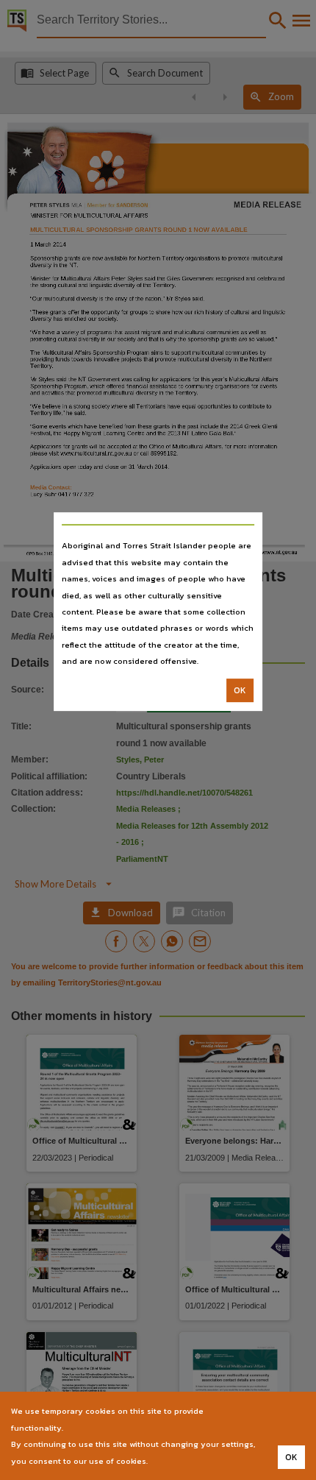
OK (240, 690)
